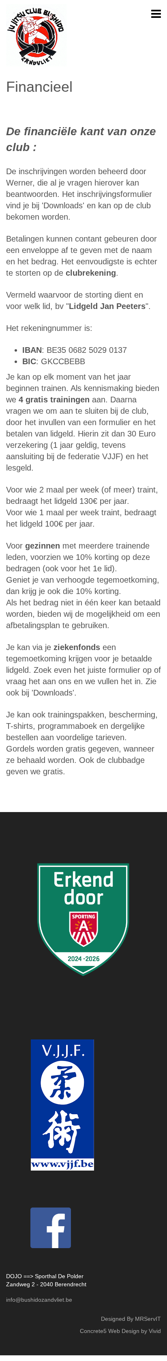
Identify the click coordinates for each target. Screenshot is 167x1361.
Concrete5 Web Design (109, 1331)
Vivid (155, 1331)
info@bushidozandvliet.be (39, 1299)
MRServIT (148, 1319)
